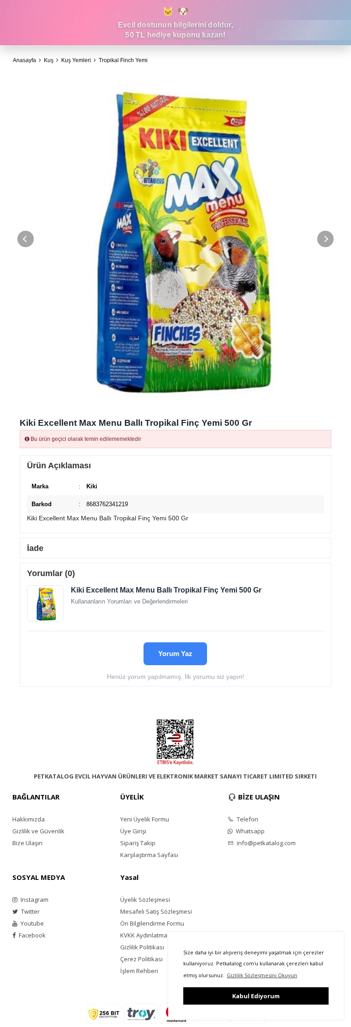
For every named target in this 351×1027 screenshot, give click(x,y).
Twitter (30, 911)
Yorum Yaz (175, 653)
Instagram (33, 899)
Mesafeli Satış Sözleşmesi (156, 911)
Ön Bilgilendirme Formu (152, 923)
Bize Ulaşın (27, 843)
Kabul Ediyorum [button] (256, 996)
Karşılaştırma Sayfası (149, 854)
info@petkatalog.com (265, 843)
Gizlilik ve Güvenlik (38, 831)
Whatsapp (249, 831)
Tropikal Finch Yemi (123, 60)
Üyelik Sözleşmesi (145, 899)
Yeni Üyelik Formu (144, 819)
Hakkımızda (28, 819)
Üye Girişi (133, 831)
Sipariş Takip (137, 843)
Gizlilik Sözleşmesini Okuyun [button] (262, 975)
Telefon (246, 819)
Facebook (31, 935)
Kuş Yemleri (76, 60)
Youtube (31, 923)
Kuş (48, 60)
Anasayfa (24, 60)
